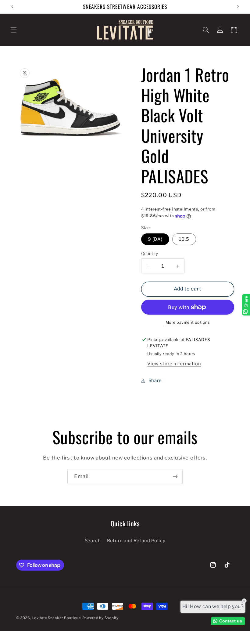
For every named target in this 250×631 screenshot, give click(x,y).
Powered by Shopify (100, 618)
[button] (13, 30)
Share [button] (155, 380)
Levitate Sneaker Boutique (56, 618)
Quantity (149, 253)
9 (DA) (155, 239)
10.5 (184, 239)
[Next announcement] (238, 6)
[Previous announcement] (12, 6)
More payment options (188, 322)
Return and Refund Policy (136, 540)
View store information (174, 363)
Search (93, 540)
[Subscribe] (175, 476)
